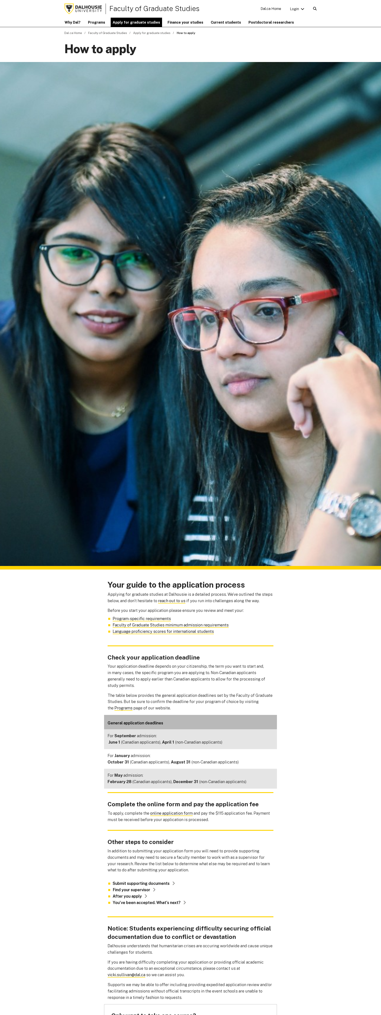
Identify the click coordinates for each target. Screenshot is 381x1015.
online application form (171, 813)
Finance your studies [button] (185, 22)
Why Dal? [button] (72, 22)
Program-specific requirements (142, 618)
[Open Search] (315, 9)
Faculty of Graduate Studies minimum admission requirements (171, 625)
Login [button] (294, 9)
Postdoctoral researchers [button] (271, 22)
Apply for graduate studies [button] (136, 22)
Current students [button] (226, 22)
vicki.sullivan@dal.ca (126, 974)
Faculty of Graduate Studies (154, 8)
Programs (123, 708)
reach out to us (171, 600)
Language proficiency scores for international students (163, 631)
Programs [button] (96, 22)
